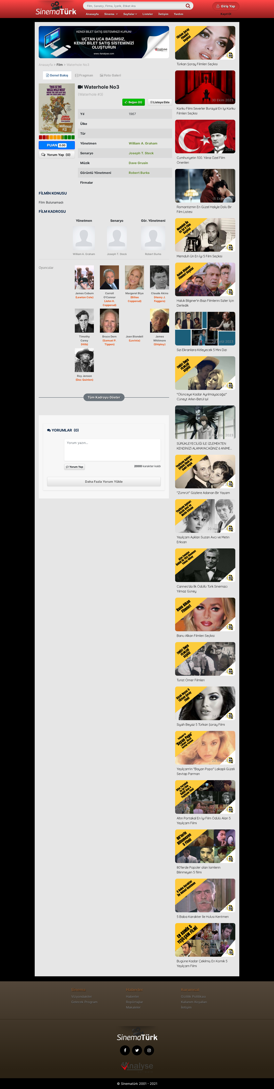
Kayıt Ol (226, 14)
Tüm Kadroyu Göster (104, 397)
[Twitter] (137, 1050)
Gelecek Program (84, 1002)
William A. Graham (143, 143)
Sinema (110, 14)
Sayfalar (129, 14)
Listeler (148, 14)
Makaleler (133, 1007)
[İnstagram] (149, 1050)
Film (60, 65)
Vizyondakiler (81, 997)
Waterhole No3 (78, 65)
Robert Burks (139, 173)
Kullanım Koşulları (194, 1002)
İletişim (163, 14)
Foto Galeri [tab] (112, 75)
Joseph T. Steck (141, 153)
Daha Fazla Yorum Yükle (104, 482)
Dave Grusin (138, 163)
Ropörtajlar (134, 1002)
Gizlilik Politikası (193, 997)
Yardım (178, 14)
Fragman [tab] (85, 75)
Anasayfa (92, 14)
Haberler (132, 997)
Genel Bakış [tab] (58, 75)
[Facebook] (125, 1050)
